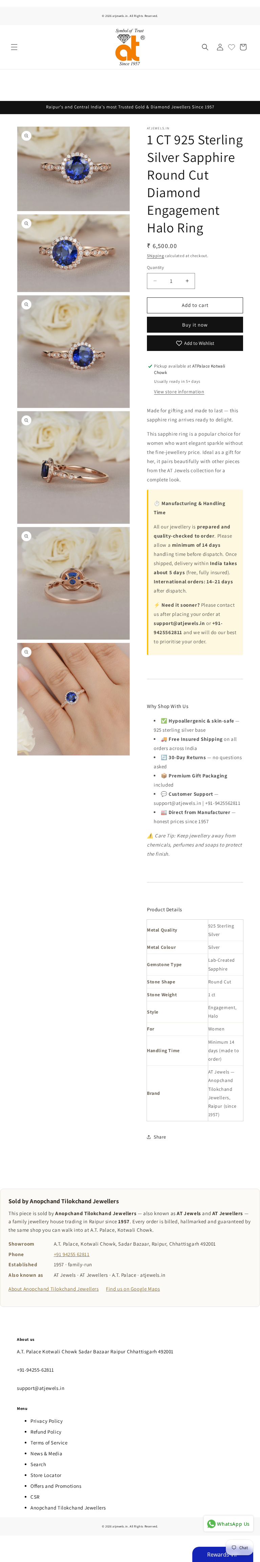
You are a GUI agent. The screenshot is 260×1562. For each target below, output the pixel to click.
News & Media (46, 1453)
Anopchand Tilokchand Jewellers (68, 1507)
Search (38, 1464)
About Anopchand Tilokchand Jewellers (53, 1289)
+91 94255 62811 (72, 1254)
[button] (14, 47)
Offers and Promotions (56, 1486)
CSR (35, 1497)
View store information (179, 392)
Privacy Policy (46, 1421)
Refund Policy (46, 1432)
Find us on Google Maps (133, 1289)
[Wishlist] (232, 47)
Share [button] (160, 1137)
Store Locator (46, 1475)
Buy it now (195, 324)
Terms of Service (49, 1442)
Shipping (155, 255)
